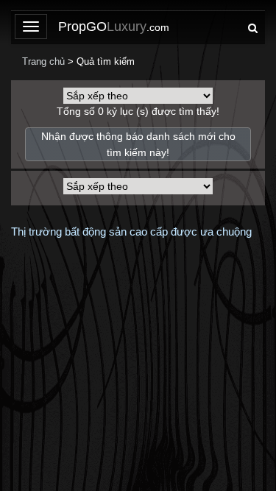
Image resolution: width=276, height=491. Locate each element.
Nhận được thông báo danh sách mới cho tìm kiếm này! (138, 144)
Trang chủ (43, 61)
